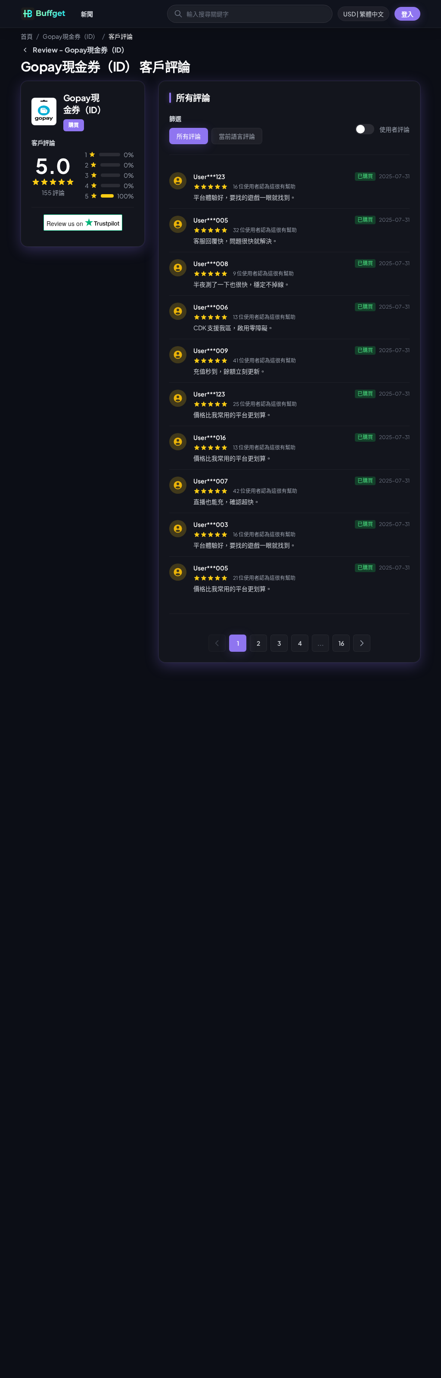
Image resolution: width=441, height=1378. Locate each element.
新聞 (87, 14)
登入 (407, 14)
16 (341, 643)
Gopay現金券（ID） (71, 36)
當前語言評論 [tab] (237, 136)
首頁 (27, 36)
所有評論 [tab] (189, 136)
